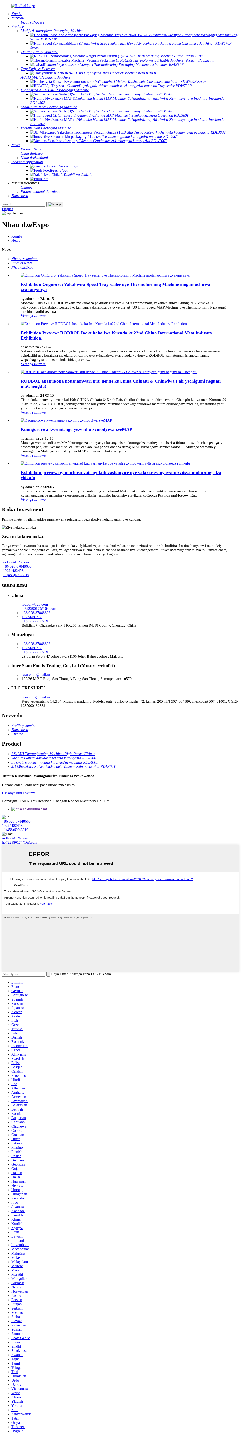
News (15, 240)
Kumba (16, 236)
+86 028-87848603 (17, 566)
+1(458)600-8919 (16, 575)
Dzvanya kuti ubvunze (19, 793)
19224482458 (13, 571)
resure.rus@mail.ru (36, 675)
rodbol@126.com (16, 562)
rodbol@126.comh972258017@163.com (38, 606)
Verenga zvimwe (33, 316)
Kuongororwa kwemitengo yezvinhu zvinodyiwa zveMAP (76, 429)
